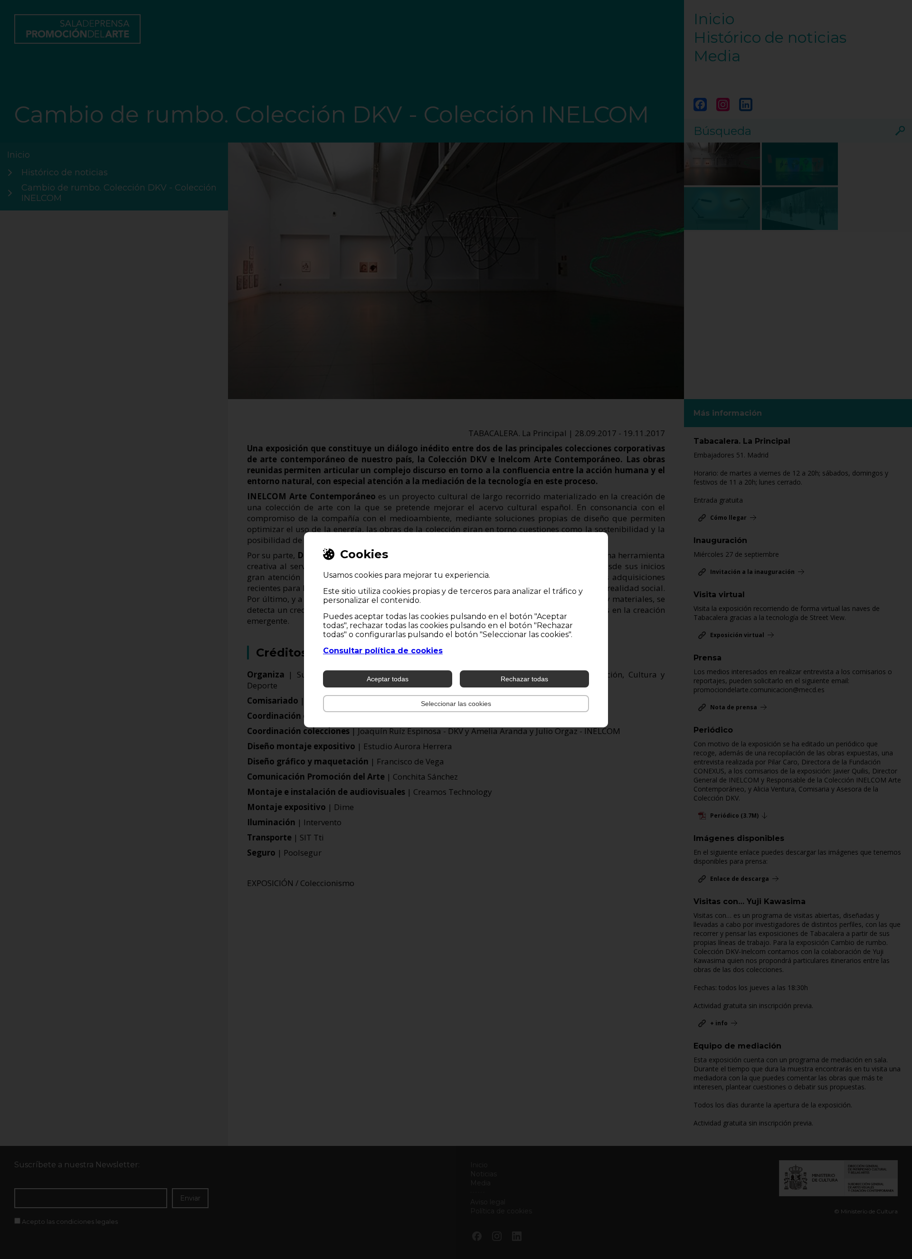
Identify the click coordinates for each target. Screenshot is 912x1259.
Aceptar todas (387, 679)
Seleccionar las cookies (456, 703)
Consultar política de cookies (383, 650)
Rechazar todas (524, 679)
